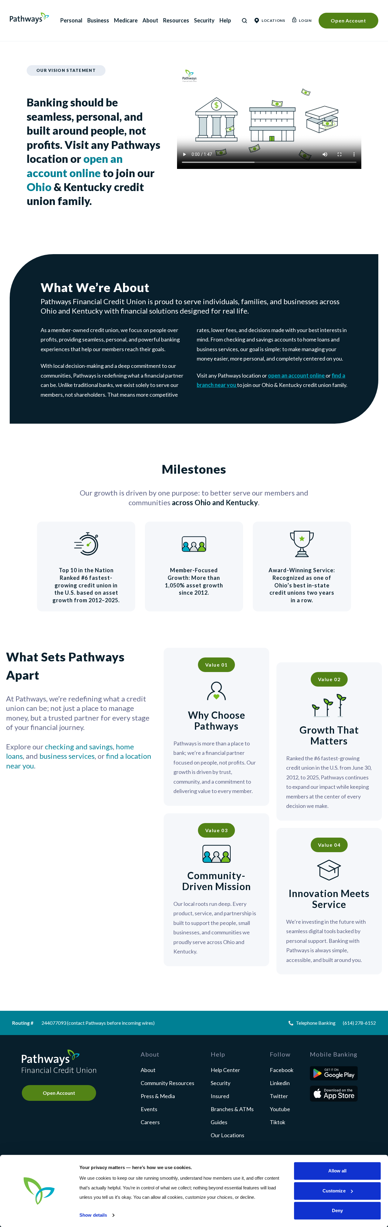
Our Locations (227, 1135)
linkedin (280, 1083)
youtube (280, 1109)
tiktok (277, 1122)
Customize (334, 1190)
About (150, 20)
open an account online (297, 375)
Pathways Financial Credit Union (29, 18)
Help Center (225, 1070)
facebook (281, 1070)
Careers (150, 1122)
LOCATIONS (273, 20)
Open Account (348, 20)
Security (204, 20)
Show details (93, 1215)
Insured (220, 1096)
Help (225, 20)
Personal (71, 20)
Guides (219, 1122)
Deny (337, 1210)
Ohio (39, 186)
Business (98, 20)
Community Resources (167, 1083)
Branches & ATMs (232, 1109)
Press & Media (158, 1096)
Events (149, 1109)
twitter (279, 1096)
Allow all (337, 1170)
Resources (176, 20)
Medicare (126, 20)
